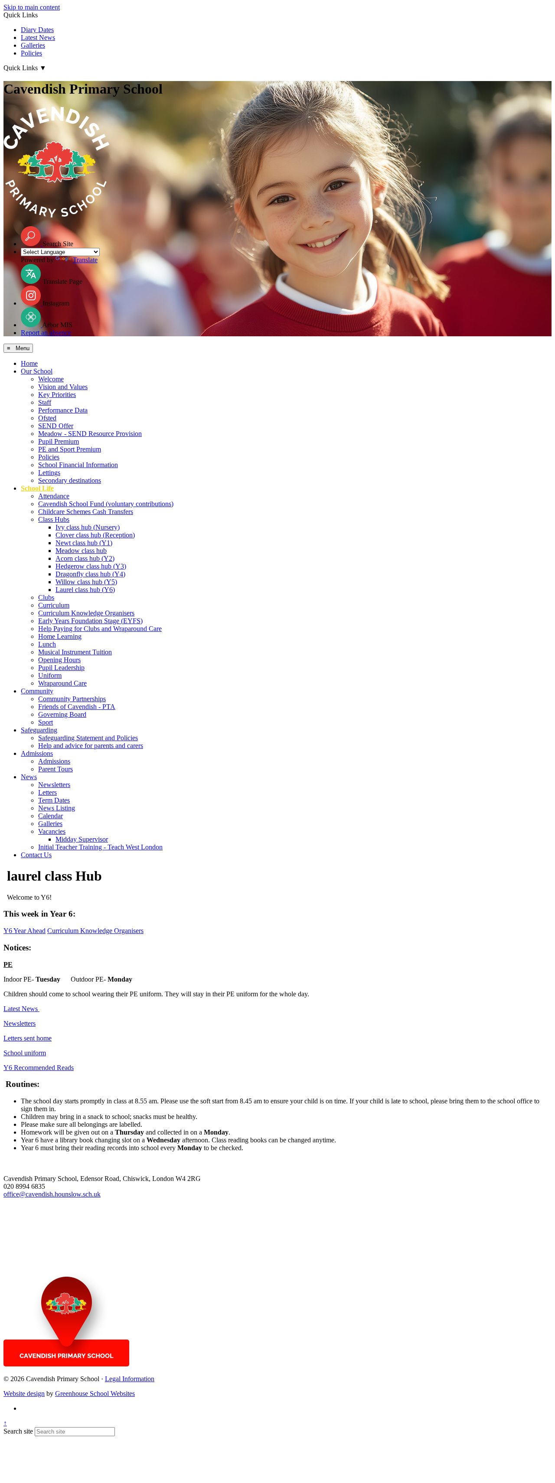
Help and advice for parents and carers (90, 745)
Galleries (33, 45)
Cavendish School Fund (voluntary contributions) (105, 503)
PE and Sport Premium (69, 449)
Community (37, 691)
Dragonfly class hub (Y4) (90, 574)
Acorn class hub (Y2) (85, 558)
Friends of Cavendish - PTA (76, 706)
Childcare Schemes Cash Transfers (85, 511)
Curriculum (53, 605)
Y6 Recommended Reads (38, 1067)
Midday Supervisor (82, 839)
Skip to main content (31, 7)
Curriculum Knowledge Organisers (86, 613)
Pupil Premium (58, 441)
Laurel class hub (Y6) (85, 589)
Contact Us (36, 855)
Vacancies (51, 831)
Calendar (50, 816)
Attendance (53, 496)
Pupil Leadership (61, 667)
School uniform (24, 1053)
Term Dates (54, 800)
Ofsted (47, 418)
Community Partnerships (72, 698)
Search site (18, 1431)
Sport (45, 722)
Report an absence (46, 332)
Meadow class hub (81, 550)
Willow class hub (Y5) (86, 581)
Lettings (49, 472)
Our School (36, 371)
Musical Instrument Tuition (75, 652)
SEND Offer (55, 425)
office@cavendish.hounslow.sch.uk (52, 1194)
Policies (31, 53)
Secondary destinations (69, 480)
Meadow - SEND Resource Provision (90, 433)
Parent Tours (55, 769)
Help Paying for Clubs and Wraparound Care (100, 628)
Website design (24, 1393)
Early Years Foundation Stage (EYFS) (90, 620)
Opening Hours (59, 659)
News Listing (56, 808)
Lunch (47, 644)
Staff (44, 402)
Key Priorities (57, 394)
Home (29, 363)
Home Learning (60, 636)
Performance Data (63, 410)
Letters (47, 792)
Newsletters (54, 784)
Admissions (37, 753)
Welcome (51, 379)
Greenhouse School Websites (95, 1393)
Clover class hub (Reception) (95, 535)
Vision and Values (63, 386)
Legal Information (129, 1378)
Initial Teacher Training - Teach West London (100, 847)
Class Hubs (53, 519)
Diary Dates (37, 29)
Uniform (50, 675)
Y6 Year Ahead (24, 930)
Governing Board (62, 714)
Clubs (46, 597)
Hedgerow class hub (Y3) (91, 566)
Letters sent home (27, 1038)
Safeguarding (39, 730)
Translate (85, 259)
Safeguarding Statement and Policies (88, 738)
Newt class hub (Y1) (84, 542)
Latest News (38, 37)
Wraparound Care (62, 683)
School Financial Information (78, 464)
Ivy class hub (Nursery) (88, 527)
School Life (37, 488)
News (29, 777)
